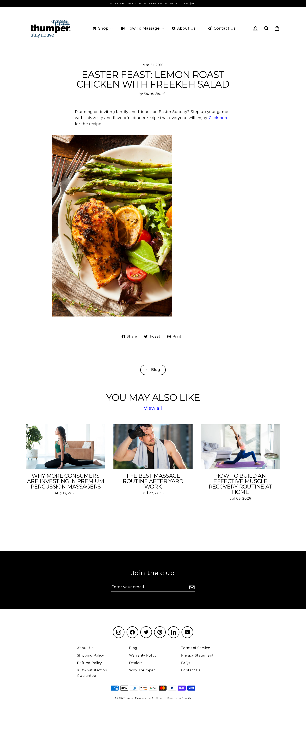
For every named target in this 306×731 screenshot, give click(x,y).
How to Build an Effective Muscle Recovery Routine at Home (240, 484)
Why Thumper (142, 670)
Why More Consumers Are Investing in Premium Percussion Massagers (65, 481)
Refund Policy (89, 663)
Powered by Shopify (179, 698)
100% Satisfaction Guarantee (92, 673)
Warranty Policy (143, 655)
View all (153, 408)
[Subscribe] (191, 587)
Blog (155, 369)
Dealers (135, 663)
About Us (85, 648)
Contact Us (190, 670)
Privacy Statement (197, 655)
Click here (219, 118)
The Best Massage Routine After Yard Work (153, 481)
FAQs (185, 663)
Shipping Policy (90, 655)
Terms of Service (195, 648)
